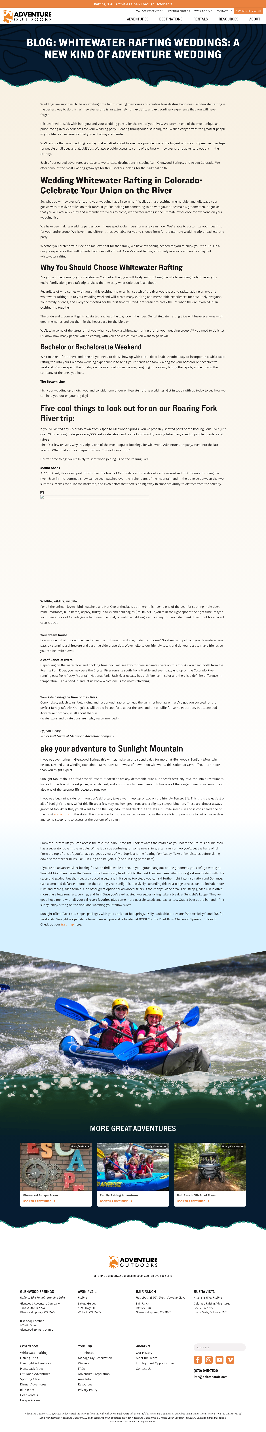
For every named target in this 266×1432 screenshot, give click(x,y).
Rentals (200, 19)
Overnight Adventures (35, 1363)
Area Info (84, 1379)
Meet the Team (146, 1358)
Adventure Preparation (94, 1374)
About (254, 19)
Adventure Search (248, 10)
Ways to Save (203, 11)
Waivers (83, 1363)
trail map (67, 924)
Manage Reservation (150, 11)
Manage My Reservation (95, 1358)
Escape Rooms (30, 1400)
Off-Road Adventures (35, 1374)
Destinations (170, 19)
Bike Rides (27, 1390)
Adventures (137, 19)
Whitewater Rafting (33, 1353)
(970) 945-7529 (206, 1371)
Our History (144, 1353)
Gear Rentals (29, 1395)
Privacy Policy (88, 1390)
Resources (228, 19)
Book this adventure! (37, 1201)
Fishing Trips (29, 1358)
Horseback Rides (31, 1368)
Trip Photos (86, 1353)
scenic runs (62, 814)
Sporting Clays (30, 1379)
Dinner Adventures (33, 1384)
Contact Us (224, 11)
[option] (56, 1175)
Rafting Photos (179, 11)
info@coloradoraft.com (210, 1377)
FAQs (81, 1368)
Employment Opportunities (155, 1363)
